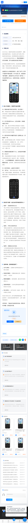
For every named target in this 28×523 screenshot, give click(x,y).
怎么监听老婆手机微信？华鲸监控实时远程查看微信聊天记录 (10, 479)
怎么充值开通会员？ (8, 371)
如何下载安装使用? (8, 356)
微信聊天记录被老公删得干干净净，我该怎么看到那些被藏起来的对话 (10, 472)
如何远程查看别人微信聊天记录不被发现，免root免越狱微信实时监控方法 (10, 476)
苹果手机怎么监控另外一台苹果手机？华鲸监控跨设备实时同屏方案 (10, 481)
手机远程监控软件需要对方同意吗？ (10, 474)
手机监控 (5, 432)
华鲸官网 (6, 435)
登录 (25, 2)
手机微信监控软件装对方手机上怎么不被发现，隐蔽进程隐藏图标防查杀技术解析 (20, 430)
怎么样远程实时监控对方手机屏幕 (7, 347)
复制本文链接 (14, 339)
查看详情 (6, 365)
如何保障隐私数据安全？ (9, 386)
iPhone (10, 78)
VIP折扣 (24, 16)
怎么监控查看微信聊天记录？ (6, 430)
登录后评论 (9, 499)
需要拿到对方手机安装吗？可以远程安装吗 (13, 401)
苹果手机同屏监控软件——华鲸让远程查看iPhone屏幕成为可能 (10, 483)
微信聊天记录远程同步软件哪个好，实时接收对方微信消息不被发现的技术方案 (7, 450)
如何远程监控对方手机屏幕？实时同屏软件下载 (19, 450)
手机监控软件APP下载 (20, 347)
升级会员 (21, 20)
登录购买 (10, 321)
